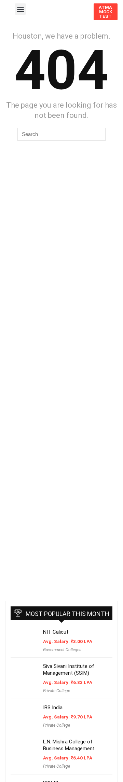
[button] (20, 9)
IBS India (53, 707)
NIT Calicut (55, 632)
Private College (56, 690)
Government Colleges (62, 649)
